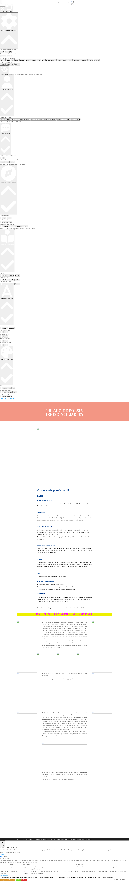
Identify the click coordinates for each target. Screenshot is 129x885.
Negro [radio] (4, 218)
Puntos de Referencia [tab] (16, 226)
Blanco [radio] (9, 218)
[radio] (0, 158)
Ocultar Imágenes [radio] (7, 396)
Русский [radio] (90, 60)
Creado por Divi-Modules (7, 398)
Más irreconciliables (61, 3)
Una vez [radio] (3, 64)
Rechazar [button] (24, 880)
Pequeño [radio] (4, 275)
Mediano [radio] (11, 275)
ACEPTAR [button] (18, 880)
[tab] (0, 226)
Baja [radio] (10, 388)
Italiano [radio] (59, 60)
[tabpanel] (64, 228)
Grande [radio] (17, 275)
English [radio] (28, 60)
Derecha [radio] (9, 56)
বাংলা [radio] (12, 60)
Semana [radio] (17, 64)
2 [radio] (3, 52)
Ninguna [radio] (4, 388)
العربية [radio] (8, 60)
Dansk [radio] (16, 60)
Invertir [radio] (4, 392)
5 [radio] (10, 52)
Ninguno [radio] (3, 119)
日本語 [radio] (64, 60)
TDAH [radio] (78, 119)
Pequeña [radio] (4, 279)
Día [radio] (12, 64)
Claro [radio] (15, 392)
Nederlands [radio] (76, 60)
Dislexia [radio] (73, 119)
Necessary (5, 856)
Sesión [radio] (8, 64)
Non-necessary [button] (4, 875)
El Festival (50, 3)
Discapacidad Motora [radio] (36, 119)
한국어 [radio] (69, 60)
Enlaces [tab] (26, 226)
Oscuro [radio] (10, 392)
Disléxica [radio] (11, 328)
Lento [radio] (2, 162)
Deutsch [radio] (22, 60)
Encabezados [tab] (5, 226)
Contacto (79, 3)
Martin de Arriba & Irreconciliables (70, 839)
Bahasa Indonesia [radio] (50, 60)
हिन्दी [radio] (43, 60)
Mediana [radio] (11, 279)
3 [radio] (5, 52)
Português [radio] (83, 60)
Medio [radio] (7, 162)
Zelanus (90, 839)
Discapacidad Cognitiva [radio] (50, 119)
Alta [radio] (14, 388)
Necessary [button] (3, 854)
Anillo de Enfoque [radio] (7, 222)
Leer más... (30, 880)
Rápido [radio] (12, 162)
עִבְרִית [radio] (39, 60)
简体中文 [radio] (96, 60)
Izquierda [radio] (3, 56)
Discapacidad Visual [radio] (25, 119)
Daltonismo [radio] (15, 119)
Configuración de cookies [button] (7, 880)
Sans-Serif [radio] (5, 328)
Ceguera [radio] (9, 119)
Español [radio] (3, 60)
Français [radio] (34, 60)
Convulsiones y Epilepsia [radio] (63, 119)
